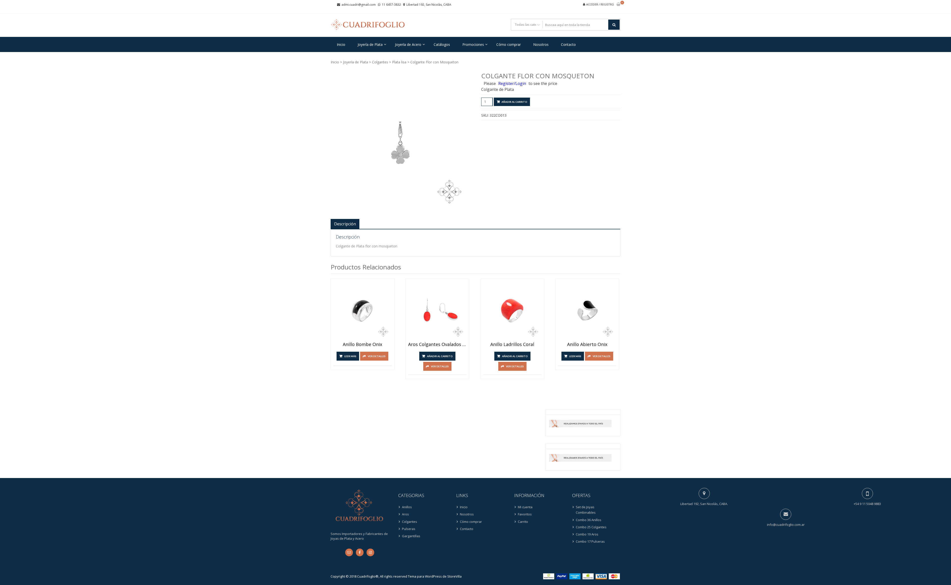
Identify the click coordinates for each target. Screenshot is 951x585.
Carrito (523, 521)
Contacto (568, 44)
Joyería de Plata (370, 44)
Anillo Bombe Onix (362, 344)
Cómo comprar (508, 44)
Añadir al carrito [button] (440, 356)
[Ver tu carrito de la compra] (618, 4)
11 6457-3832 (391, 4)
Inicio (341, 44)
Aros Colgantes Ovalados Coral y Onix (437, 344)
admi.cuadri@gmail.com (359, 4)
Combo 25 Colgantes (591, 527)
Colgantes (380, 62)
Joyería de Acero (408, 44)
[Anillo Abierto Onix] (587, 310)
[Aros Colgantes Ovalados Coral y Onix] (437, 310)
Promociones (473, 44)
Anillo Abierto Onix (587, 344)
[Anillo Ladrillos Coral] (512, 310)
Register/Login (512, 83)
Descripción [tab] (345, 224)
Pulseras (408, 529)
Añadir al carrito (514, 101)
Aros (405, 514)
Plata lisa (399, 62)
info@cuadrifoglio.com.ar (786, 524)
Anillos (407, 507)
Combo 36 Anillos (588, 520)
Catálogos (442, 44)
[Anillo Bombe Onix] (362, 310)
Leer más (350, 356)
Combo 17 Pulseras (590, 541)
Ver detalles (377, 356)
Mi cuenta (525, 507)
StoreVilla (454, 576)
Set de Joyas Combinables (586, 510)
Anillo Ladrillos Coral (512, 344)
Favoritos (525, 514)
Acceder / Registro (600, 4)
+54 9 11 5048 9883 (867, 504)
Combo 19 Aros (587, 534)
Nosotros (541, 44)
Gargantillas (411, 536)
